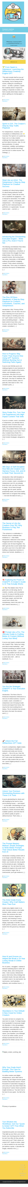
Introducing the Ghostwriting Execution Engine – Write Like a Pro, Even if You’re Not (13, 240)
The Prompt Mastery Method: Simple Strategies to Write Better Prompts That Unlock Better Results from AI (13, 847)
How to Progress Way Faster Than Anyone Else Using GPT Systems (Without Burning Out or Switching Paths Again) (12, 358)
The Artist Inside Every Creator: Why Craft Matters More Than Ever (13, 902)
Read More (4, 101)
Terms (22, 1165)
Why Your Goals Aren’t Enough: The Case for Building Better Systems (12, 1069)
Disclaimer (23, 1169)
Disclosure (23, 1173)
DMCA (23, 1175)
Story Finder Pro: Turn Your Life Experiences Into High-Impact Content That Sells (13, 414)
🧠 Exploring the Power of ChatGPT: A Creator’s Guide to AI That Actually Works (14, 582)
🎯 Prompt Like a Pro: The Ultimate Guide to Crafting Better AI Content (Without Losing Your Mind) (13, 635)
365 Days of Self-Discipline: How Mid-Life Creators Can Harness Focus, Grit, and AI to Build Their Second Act (13, 470)
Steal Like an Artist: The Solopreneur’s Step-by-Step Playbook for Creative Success (13, 183)
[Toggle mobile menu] (25, 24)
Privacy (22, 1167)
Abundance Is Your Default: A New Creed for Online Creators (13, 1013)
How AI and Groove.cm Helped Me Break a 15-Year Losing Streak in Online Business (13, 959)
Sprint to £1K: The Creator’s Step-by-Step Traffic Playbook (13, 126)
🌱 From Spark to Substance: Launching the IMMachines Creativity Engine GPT (13, 70)
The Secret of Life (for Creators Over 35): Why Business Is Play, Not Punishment (12, 526)
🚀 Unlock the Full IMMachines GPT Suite (11, 742)
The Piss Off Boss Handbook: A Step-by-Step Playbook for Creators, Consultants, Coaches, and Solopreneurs (13, 301)
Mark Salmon (6, 99)
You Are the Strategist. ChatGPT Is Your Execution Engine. (13, 688)
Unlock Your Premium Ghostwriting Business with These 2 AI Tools (13, 793)
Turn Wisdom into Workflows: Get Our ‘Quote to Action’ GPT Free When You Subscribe (13, 1125)
